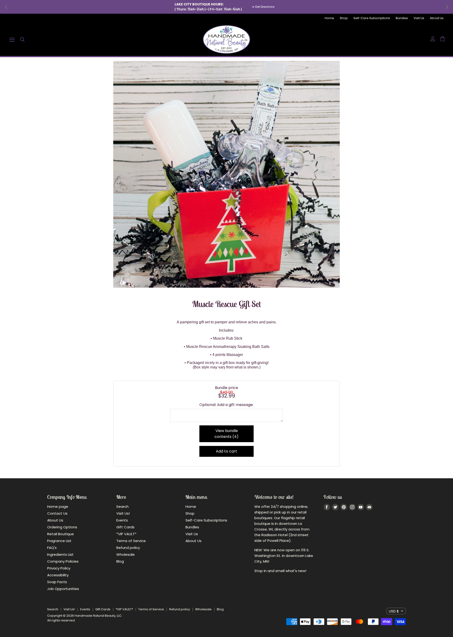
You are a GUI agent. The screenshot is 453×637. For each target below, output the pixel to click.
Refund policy (128, 547)
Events (122, 520)
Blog (120, 561)
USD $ (394, 611)
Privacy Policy (58, 568)
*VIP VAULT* (126, 533)
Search (122, 506)
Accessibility (58, 575)
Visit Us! (123, 513)
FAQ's (52, 547)
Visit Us (419, 18)
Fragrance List (59, 540)
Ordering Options (62, 527)
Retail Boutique (60, 533)
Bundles (402, 18)
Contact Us (57, 513)
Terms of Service (131, 540)
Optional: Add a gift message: (226, 405)
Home (329, 18)
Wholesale (125, 554)
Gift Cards (125, 527)
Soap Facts (57, 581)
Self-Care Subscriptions (371, 18)
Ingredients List (60, 554)
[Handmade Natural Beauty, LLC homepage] (226, 39)
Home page (57, 506)
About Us (437, 18)
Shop (344, 18)
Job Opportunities (63, 588)
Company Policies (63, 561)
